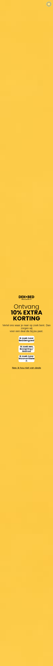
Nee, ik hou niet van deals (26, 367)
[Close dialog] (49, 4)
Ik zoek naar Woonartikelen (26, 358)
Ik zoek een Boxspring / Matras (26, 348)
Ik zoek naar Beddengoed (26, 339)
